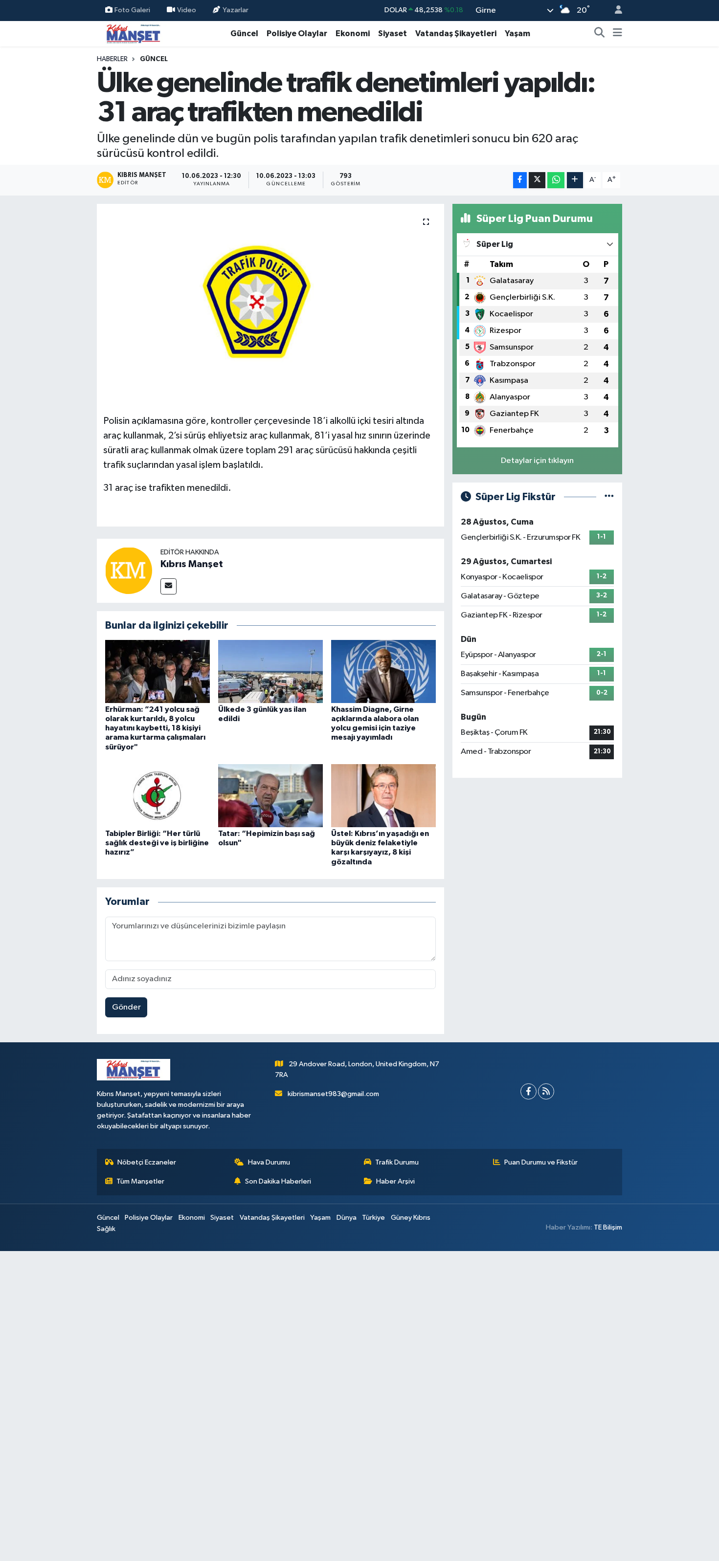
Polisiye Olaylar (297, 33)
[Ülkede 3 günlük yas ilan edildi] (270, 671)
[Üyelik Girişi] (614, 10)
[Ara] (599, 33)
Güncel (244, 33)
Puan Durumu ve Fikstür (541, 1162)
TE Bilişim (608, 1227)
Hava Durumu (269, 1162)
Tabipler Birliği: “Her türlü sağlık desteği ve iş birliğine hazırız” (157, 843)
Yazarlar (235, 10)
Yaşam (517, 33)
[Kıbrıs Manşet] (128, 570)
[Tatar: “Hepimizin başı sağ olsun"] (270, 795)
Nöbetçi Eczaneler (146, 1162)
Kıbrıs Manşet (191, 564)
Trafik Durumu (397, 1162)
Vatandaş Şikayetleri (455, 33)
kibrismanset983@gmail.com (333, 1094)
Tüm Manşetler (140, 1181)
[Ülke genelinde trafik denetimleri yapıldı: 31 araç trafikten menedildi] (271, 305)
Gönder (126, 1007)
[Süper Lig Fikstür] (609, 497)
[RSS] (546, 1091)
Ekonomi (353, 33)
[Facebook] (528, 1091)
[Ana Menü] (617, 33)
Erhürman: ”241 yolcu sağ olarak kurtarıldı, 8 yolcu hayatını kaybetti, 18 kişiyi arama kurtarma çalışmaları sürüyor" (155, 728)
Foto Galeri (132, 10)
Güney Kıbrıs (410, 1217)
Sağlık (106, 1228)
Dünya (347, 1217)
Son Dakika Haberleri (278, 1181)
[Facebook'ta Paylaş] (520, 180)
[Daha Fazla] (575, 180)
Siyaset (392, 33)
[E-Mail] (168, 586)
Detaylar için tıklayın (537, 461)
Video (186, 10)
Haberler (112, 59)
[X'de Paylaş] (537, 180)
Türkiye (373, 1217)
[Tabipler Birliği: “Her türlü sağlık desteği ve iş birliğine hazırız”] (157, 795)
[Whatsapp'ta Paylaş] (555, 180)
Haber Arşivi (395, 1181)
